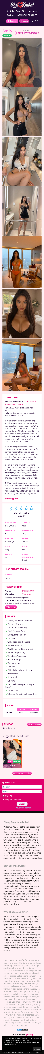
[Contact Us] (36, 21)
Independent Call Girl (14, 404)
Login (25, 21)
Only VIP (8, 796)
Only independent (13, 799)
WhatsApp (26, 594)
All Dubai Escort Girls (16, 11)
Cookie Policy (11, 1044)
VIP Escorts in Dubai (22, 773)
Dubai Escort (30, 401)
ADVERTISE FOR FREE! (27, 15)
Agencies (33, 11)
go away (29, 1034)
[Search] (32, 21)
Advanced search (23, 807)
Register (13, 21)
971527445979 (28, 33)
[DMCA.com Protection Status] (23, 1030)
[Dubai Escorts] (22, 5)
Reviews (10, 15)
